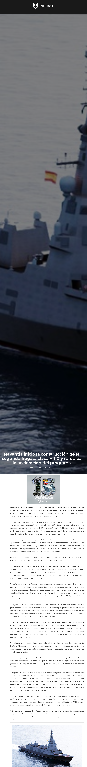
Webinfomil (33, 467)
